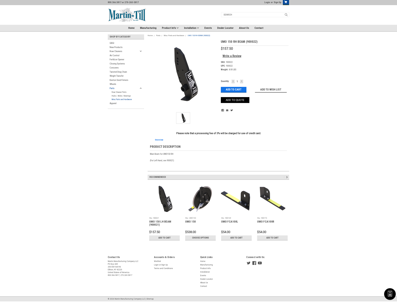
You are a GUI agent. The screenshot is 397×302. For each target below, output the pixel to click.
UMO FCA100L (229, 221)
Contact (258, 27)
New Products (116, 47)
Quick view (164, 213)
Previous (284, 177)
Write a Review (232, 56)
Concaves (114, 67)
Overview (159, 140)
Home (131, 27)
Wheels (113, 84)
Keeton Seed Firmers (119, 80)
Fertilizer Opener (117, 59)
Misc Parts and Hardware (122, 99)
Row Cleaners (116, 51)
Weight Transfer (117, 75)
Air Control (114, 55)
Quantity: (225, 81)
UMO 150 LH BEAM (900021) (160, 223)
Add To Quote (235, 100)
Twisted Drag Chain (118, 71)
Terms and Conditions (163, 268)
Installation (190, 27)
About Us (244, 27)
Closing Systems (117, 63)
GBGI (112, 43)
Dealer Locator (225, 27)
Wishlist (157, 261)
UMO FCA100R (265, 221)
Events (208, 27)
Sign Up (277, 2)
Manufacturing (148, 27)
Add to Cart (164, 237)
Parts (112, 88)
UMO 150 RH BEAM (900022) (199, 36)
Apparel (113, 103)
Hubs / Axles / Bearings (121, 96)
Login (267, 2)
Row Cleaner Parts (119, 92)
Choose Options (200, 237)
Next (287, 177)
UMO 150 (190, 221)
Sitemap (150, 299)
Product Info (169, 27)
